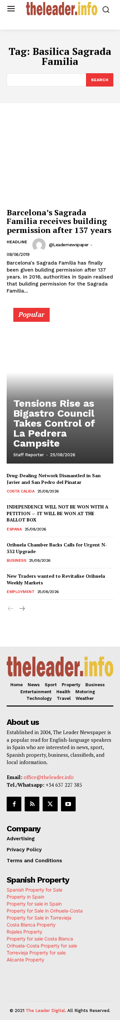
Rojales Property (24, 931)
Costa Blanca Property (31, 924)
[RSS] (32, 804)
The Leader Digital (45, 1010)
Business (16, 560)
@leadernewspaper (69, 244)
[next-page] (21, 609)
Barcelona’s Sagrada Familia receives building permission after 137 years (59, 221)
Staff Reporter (28, 454)
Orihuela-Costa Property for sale (42, 945)
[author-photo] (40, 245)
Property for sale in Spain (34, 904)
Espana (14, 529)
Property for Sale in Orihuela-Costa (45, 911)
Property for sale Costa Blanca (40, 938)
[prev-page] (11, 609)
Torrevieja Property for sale (36, 952)
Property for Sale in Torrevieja (39, 917)
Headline (17, 242)
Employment (20, 591)
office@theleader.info (49, 777)
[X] (50, 804)
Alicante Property (25, 959)
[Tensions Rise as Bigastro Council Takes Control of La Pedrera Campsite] (60, 389)
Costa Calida (20, 491)
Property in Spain (25, 897)
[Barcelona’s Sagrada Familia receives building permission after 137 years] (60, 164)
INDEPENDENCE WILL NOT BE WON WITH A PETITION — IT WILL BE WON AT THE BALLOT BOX (57, 513)
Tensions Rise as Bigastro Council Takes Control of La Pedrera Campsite (54, 423)
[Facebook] (14, 804)
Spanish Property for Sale (34, 890)
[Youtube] (68, 804)
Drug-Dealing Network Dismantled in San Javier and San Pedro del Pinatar (54, 478)
